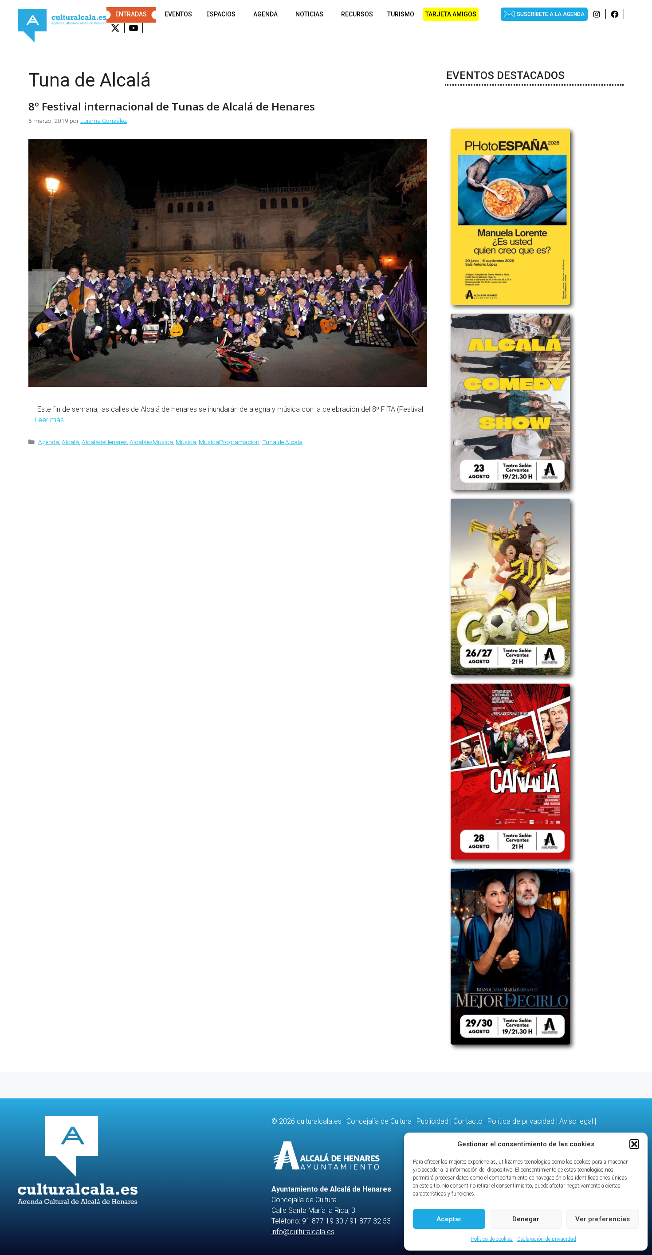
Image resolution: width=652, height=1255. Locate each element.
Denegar (525, 1219)
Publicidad (432, 1121)
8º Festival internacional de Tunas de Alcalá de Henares (171, 106)
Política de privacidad (520, 1121)
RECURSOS (357, 14)
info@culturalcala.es (302, 1231)
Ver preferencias (602, 1219)
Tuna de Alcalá (282, 441)
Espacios (221, 14)
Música (186, 441)
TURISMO (400, 14)
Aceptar (449, 1219)
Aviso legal (576, 1121)
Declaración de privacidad (546, 1239)
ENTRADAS (131, 14)
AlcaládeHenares (104, 441)
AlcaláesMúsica (151, 441)
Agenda (265, 14)
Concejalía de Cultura (379, 1121)
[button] (634, 1144)
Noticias (309, 14)
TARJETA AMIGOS (450, 14)
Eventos (178, 14)
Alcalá (70, 441)
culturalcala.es (319, 1121)
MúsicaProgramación (229, 441)
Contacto (468, 1121)
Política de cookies (492, 1239)
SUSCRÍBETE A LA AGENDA (551, 14)
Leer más (49, 420)
